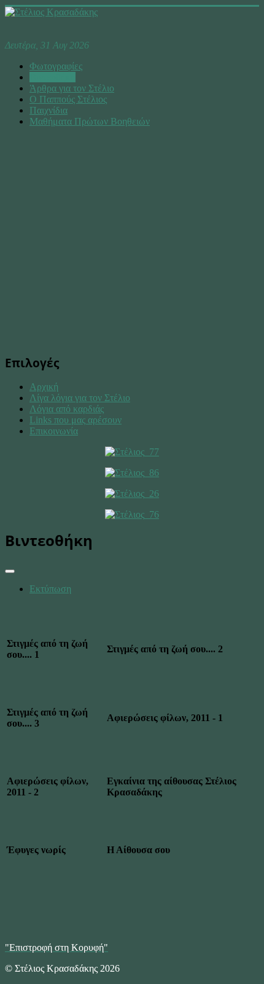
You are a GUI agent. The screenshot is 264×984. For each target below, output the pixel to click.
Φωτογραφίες (55, 66)
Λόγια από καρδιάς (66, 409)
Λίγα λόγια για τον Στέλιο (79, 397)
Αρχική (43, 386)
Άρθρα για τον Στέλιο (71, 88)
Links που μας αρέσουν (75, 420)
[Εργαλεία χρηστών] (10, 571)
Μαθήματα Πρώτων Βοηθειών (89, 121)
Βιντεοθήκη (52, 77)
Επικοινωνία (53, 431)
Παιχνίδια (48, 110)
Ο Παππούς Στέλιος (68, 99)
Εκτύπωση (50, 589)
